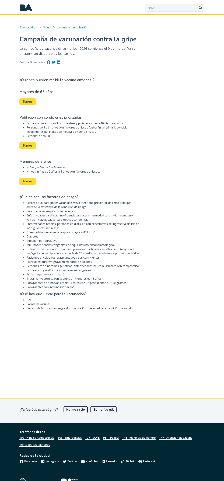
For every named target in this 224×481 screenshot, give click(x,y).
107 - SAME (92, 438)
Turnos (28, 102)
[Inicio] (26, 7)
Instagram (52, 461)
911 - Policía (111, 438)
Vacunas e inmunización (72, 27)
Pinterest (149, 461)
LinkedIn (111, 461)
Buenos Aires (28, 27)
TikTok (130, 461)
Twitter (72, 461)
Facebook (30, 461)
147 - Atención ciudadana (175, 438)
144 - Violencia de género (139, 438)
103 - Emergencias (70, 438)
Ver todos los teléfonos (34, 445)
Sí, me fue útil (103, 409)
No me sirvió (75, 409)
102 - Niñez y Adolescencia (36, 438)
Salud (46, 27)
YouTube (92, 461)
